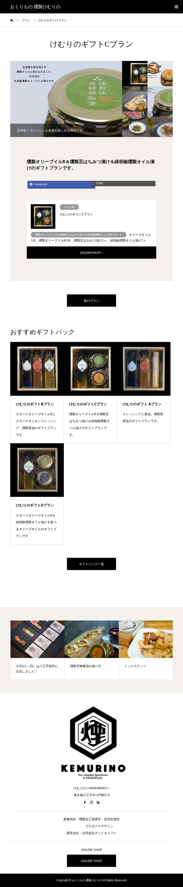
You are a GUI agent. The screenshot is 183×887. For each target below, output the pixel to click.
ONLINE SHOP (91, 861)
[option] (66, 99)
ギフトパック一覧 (91, 564)
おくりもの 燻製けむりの (35, 6)
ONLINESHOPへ (91, 252)
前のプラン (91, 300)
